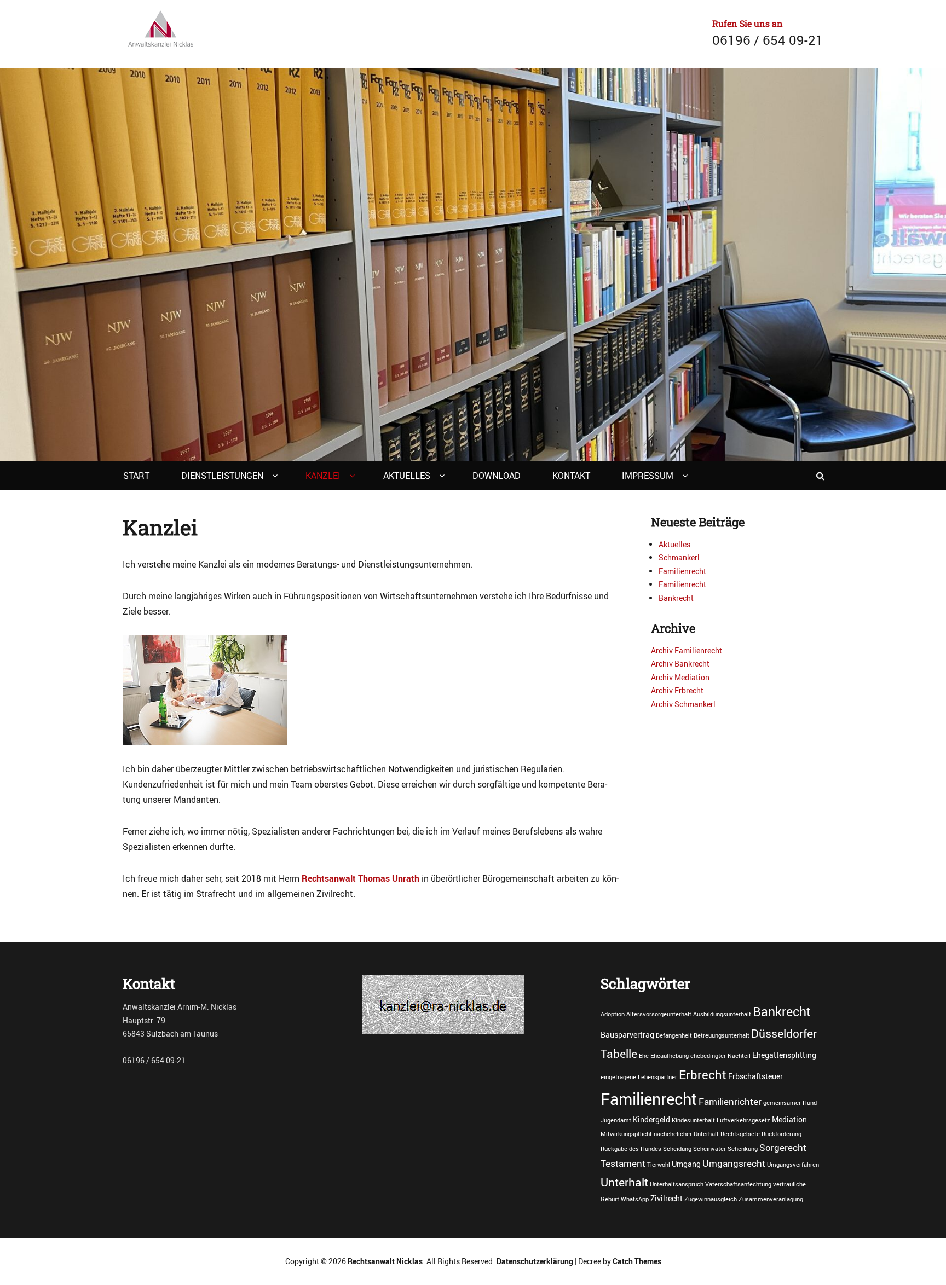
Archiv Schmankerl (683, 704)
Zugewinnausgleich (710, 1199)
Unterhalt (624, 1182)
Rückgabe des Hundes (631, 1149)
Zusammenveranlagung (771, 1199)
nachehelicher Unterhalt (686, 1134)
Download (496, 476)
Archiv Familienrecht (686, 650)
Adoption (613, 1014)
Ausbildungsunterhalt (722, 1014)
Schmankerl (679, 557)
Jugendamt (616, 1120)
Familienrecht (682, 571)
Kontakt (571, 476)
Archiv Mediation (680, 677)
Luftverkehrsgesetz (743, 1120)
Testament (623, 1163)
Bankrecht (676, 598)
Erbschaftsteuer (755, 1076)
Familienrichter (730, 1102)
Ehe (644, 1056)
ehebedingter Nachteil (720, 1056)
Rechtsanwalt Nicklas (385, 1261)
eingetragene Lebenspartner (639, 1077)
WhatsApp (635, 1199)
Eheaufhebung (669, 1056)
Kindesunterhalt (693, 1120)
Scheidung (677, 1149)
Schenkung (743, 1149)
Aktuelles (406, 476)
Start (136, 476)
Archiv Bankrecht (680, 663)
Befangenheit (674, 1035)
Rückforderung (781, 1134)
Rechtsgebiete (740, 1134)
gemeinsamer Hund (790, 1103)
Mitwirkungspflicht (626, 1134)
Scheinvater (709, 1149)
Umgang (686, 1164)
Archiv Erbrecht (677, 690)
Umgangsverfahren (793, 1164)
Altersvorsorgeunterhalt (658, 1014)
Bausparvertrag (627, 1034)
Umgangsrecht (733, 1163)
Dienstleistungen (222, 476)
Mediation (789, 1119)
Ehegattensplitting (784, 1055)
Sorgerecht (782, 1148)
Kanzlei (323, 476)
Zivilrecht (666, 1198)
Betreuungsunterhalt (721, 1035)
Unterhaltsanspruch (676, 1184)
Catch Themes (637, 1261)
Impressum (647, 476)
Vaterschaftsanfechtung (738, 1184)
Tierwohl (658, 1164)
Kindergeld (651, 1119)
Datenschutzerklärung (535, 1261)
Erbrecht (702, 1074)
